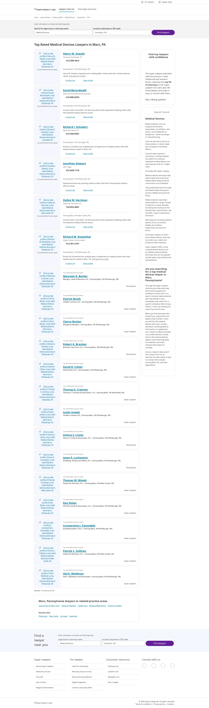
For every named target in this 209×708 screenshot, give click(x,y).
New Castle (53, 616)
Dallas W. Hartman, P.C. (72, 204)
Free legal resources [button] (87, 9)
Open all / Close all (161, 112)
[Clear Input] (90, 32)
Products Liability (57, 17)
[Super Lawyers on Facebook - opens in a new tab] (144, 666)
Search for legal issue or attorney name (51, 28)
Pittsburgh (43, 616)
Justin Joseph (71, 412)
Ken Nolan (70, 503)
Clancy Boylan (72, 321)
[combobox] (63, 32)
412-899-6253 (72, 97)
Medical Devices (70, 17)
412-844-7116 (72, 170)
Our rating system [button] (155, 99)
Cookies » (171, 704)
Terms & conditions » (144, 704)
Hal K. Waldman (73, 573)
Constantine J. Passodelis (79, 525)
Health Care (83, 606)
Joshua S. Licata (73, 435)
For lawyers (76, 659)
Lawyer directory (45, 17)
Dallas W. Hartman (75, 200)
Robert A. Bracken (75, 344)
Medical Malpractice (97, 606)
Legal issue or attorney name (70, 639)
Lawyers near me (66, 9)
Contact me (70, 80)
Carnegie (63, 616)
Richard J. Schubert (75, 127)
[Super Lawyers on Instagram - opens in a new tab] (154, 666)
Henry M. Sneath (74, 53)
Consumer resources (118, 659)
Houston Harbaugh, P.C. (73, 57)
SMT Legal (67, 167)
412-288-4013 (72, 60)
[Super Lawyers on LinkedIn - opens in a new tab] (172, 666)
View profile (88, 80)
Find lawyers (163, 32)
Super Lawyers (42, 659)
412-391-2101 (72, 243)
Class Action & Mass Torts (49, 606)
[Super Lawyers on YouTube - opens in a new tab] (163, 666)
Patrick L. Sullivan (74, 551)
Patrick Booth (72, 299)
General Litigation (69, 606)
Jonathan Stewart (74, 163)
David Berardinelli (74, 90)
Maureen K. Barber (75, 276)
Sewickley (73, 616)
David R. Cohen (73, 367)
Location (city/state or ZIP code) (106, 28)
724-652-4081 (72, 207)
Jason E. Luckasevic (75, 457)
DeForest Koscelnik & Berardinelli (76, 94)
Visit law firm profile (77, 76)
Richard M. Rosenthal (77, 236)
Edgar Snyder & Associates (74, 240)
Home (36, 17)
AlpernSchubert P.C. (71, 130)
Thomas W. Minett (75, 480)
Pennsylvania (81, 17)
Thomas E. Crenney (75, 389)
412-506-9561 (72, 133)
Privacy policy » (160, 704)
